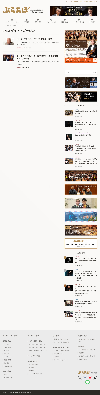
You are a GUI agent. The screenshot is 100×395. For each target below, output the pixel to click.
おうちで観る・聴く (35, 341)
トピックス (7, 351)
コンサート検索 (33, 336)
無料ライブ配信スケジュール (37, 344)
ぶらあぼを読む (33, 361)
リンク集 (56, 336)
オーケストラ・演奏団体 (61, 342)
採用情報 (81, 353)
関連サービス (83, 336)
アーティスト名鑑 (34, 356)
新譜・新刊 (7, 360)
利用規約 (56, 357)
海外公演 (6, 363)
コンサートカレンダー (11, 336)
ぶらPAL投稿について (35, 374)
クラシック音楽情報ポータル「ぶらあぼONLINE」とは (81, 1)
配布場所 (31, 367)
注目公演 (6, 354)
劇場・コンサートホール (61, 339)
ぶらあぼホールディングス (87, 350)
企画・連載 (7, 347)
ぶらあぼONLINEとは (61, 347)
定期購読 (31, 371)
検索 (94, 72)
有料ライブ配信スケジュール (37, 347)
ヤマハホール (8, 378)
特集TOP (7, 374)
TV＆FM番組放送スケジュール (38, 351)
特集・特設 (7, 371)
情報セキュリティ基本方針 (87, 356)
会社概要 (81, 346)
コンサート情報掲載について (62, 351)
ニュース (6, 344)
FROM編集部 (8, 366)
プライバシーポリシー (60, 360)
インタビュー (8, 357)
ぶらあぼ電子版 (33, 364)
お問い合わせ (83, 359)
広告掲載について (59, 354)
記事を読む (7, 341)
